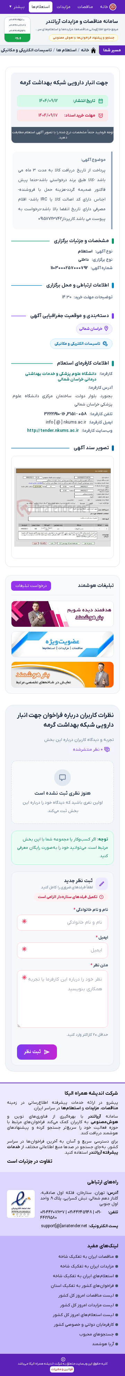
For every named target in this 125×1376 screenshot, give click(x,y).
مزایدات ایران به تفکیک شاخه (87, 1266)
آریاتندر (92, 1116)
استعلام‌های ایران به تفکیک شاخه (83, 1276)
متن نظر (99, 965)
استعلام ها (66, 50)
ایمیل (102, 937)
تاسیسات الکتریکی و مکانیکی (26, 50)
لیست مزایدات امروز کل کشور (87, 1305)
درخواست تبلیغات (31, 586)
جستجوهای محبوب (96, 1334)
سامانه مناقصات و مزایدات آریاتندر (82, 21)
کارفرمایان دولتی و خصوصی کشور (84, 1324)
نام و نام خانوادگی (91, 910)
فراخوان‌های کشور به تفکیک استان (82, 1286)
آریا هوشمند (103, 1344)
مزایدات (92, 1108)
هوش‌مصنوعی (104, 1122)
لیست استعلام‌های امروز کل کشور (83, 1315)
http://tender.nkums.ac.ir (53, 431)
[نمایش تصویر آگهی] (62, 507)
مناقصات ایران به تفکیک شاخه (86, 1256)
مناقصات (109, 1108)
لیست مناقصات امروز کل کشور (86, 1295)
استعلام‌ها (71, 1108)
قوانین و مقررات (62, 1369)
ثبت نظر (32, 1052)
